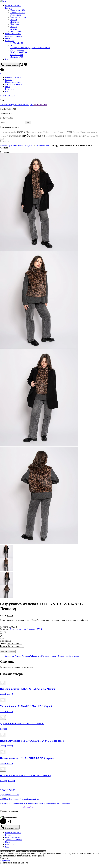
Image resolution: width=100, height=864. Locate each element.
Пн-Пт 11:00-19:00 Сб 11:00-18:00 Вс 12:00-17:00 (18, 53)
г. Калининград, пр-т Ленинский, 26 (16, 104)
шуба (26, 135)
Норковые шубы (80, 135)
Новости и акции (13, 33)
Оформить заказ (22, 851)
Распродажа (15, 15)
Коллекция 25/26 (17, 10)
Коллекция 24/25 (17, 12)
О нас (7, 38)
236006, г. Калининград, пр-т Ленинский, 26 (30, 46)
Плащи (13, 26)
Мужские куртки (34, 132)
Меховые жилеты (43, 145)
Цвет (3, 643)
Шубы (68, 131)
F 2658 (54, 132)
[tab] (9, 656)
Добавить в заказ (8, 652)
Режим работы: (40, 104)
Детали (18, 656)
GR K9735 (50, 136)
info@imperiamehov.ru (9, 794)
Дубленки (14, 22)
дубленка (5, 132)
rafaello (59, 135)
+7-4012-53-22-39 (7, 96)
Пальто (13, 19)
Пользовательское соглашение (56, 803)
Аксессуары (15, 31)
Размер (3, 646)
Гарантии (36, 656)
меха (92, 136)
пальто (21, 131)
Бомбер (76, 132)
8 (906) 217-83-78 (7, 790)
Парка (60, 132)
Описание (9, 656)
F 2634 (68, 136)
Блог (7, 59)
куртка (41, 135)
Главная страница (13, 5)
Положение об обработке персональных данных (21, 803)
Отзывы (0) (27, 656)
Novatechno (28, 807)
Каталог (8, 8)
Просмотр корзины (7, 851)
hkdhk (33, 136)
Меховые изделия (18, 17)
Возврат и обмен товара (68, 656)
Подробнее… (6, 860)
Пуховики (14, 24)
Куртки (13, 29)
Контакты (9, 40)
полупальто (15, 135)
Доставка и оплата (13, 36)
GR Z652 (47, 132)
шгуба (13, 132)
